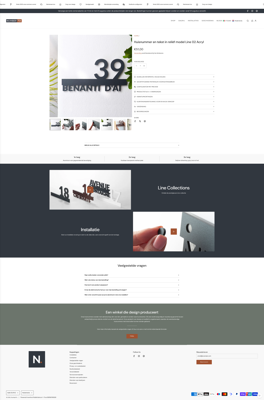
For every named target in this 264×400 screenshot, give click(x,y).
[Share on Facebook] (135, 121)
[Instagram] (252, 11)
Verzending (137, 53)
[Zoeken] (247, 20)
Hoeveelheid (139, 62)
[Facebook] (247, 11)
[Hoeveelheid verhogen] (144, 66)
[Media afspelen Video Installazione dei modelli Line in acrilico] (174, 231)
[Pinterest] (257, 11)
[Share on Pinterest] (145, 121)
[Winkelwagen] (252, 20)
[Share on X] (140, 121)
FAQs (132, 336)
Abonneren (204, 362)
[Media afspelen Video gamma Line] (90, 190)
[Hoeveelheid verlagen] (136, 66)
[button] (232, 20)
